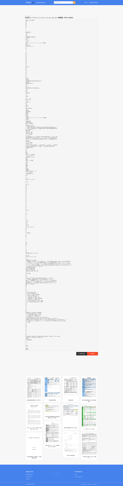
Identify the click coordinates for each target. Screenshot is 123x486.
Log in (76, 474)
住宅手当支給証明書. (71, 455)
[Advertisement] (61, 10)
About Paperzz (29, 476)
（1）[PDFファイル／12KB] (89, 429)
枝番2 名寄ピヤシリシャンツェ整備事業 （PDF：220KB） (52, 446)
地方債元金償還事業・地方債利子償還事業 (89, 401)
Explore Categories (29, 474)
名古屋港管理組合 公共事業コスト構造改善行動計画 (34, 457)
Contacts (27, 479)
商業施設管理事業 (52, 400)
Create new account (78, 476)
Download (82, 353)
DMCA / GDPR (90, 484)
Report (93, 353)
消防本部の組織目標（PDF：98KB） (71, 427)
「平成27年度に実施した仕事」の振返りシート (89, 457)
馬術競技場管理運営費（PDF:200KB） (34, 400)
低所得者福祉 (70, 400)
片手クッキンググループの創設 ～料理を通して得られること (34, 428)
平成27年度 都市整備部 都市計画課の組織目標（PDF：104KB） (52, 417)
